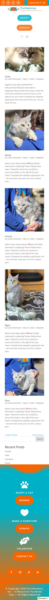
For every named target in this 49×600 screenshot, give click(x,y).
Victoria (8, 236)
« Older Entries (11, 435)
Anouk (7, 463)
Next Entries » (38, 435)
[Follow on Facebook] (3, 3)
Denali (8, 155)
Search (40, 439)
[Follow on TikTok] (13, 3)
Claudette (9, 459)
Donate (24, 27)
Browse (24, 500)
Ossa (7, 400)
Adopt (24, 18)
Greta (7, 76)
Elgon (7, 325)
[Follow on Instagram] (8, 3)
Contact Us (37, 3)
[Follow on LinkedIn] (18, 3)
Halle (7, 455)
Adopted (39, 79)
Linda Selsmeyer (14, 79)
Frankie (8, 451)
